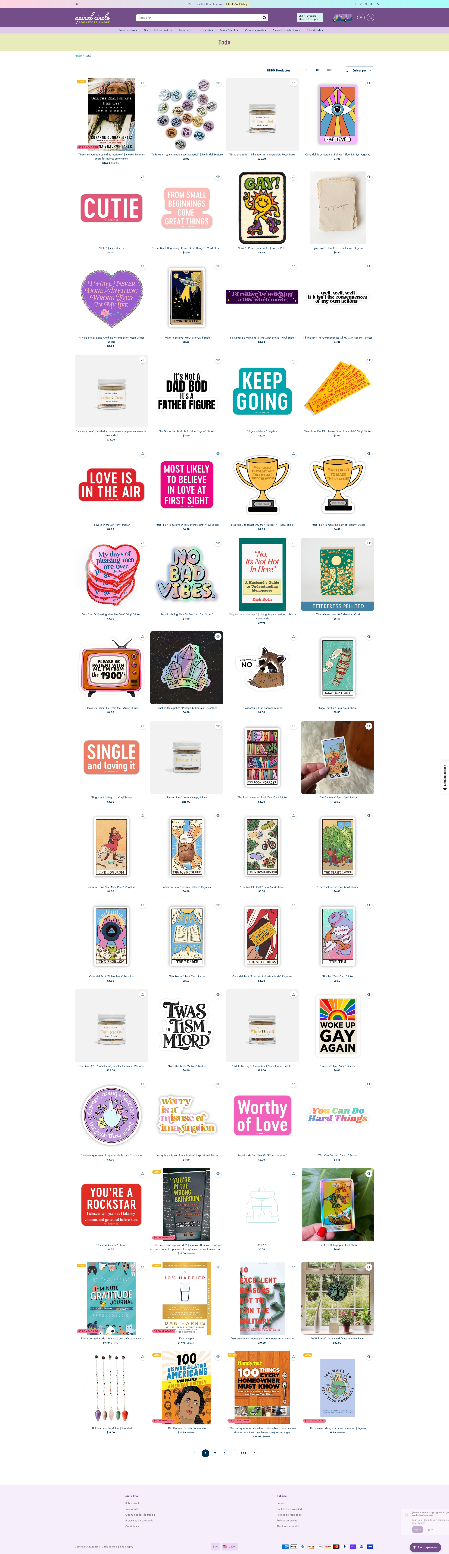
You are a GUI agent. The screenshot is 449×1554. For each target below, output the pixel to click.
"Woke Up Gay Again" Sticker (337, 1066)
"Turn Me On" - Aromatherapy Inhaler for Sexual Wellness (111, 1066)
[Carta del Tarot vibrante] (337, 114)
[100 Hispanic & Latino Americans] (186, 1387)
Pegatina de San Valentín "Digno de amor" (262, 1155)
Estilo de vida (314, 30)
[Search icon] (264, 17)
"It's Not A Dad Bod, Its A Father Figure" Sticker (186, 431)
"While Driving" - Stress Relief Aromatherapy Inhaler (262, 1066)
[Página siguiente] (254, 1453)
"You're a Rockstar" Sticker (111, 1245)
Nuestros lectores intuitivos (158, 30)
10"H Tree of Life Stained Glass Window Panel (337, 1338)
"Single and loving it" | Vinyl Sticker (111, 797)
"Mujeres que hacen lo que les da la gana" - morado (111, 1155)
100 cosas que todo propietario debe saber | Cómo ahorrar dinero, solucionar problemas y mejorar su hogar (262, 1430)
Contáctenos (132, 1526)
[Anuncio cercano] (378, 4)
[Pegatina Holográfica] (186, 667)
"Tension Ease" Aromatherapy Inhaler (187, 797)
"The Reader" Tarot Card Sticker (187, 976)
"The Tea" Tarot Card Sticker (338, 976)
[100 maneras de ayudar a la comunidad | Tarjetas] (337, 1387)
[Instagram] (361, 4)
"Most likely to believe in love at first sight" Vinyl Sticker (186, 525)
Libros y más (205, 30)
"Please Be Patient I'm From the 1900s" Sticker (111, 708)
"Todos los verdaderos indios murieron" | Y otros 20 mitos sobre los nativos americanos (111, 157)
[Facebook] (356, 4)
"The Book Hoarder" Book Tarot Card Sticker (262, 797)
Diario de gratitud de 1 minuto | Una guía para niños (111, 1338)
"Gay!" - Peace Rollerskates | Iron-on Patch (262, 248)
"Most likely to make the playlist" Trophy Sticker (337, 525)
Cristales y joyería (255, 30)
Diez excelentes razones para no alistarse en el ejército (262, 1338)
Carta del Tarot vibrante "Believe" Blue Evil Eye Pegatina (337, 155)
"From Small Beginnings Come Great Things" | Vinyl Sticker (186, 248)
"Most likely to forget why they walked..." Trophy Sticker (262, 525)
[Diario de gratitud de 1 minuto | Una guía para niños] (111, 1298)
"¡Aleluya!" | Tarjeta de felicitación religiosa (338, 248)
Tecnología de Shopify (121, 1546)
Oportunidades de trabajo (140, 1515)
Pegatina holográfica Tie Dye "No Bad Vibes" (187, 614)
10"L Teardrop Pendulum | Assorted (111, 1428)
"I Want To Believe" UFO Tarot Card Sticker (186, 338)
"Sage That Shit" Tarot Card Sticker (337, 708)
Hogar (78, 56)
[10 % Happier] (186, 1298)
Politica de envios (287, 1520)
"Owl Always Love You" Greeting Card (338, 614)
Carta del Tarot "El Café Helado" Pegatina (187, 887)
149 (244, 1453)
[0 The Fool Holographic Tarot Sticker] (337, 1204)
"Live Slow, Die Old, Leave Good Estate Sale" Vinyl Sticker (338, 431)
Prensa (280, 1503)
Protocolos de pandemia (139, 1520)
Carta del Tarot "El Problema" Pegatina (111, 976)
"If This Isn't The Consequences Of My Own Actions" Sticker (337, 338)
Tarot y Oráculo (228, 30)
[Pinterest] (366, 4)
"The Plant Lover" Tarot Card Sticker (337, 887)
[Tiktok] (371, 4)
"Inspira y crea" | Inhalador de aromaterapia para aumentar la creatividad (111, 433)
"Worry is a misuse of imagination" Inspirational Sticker (186, 1155)
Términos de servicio (288, 1526)
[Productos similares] (142, 83)
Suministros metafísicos (285, 30)
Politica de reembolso (289, 1515)
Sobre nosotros (127, 30)
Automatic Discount (269, 4)
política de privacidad (289, 1509)
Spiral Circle (101, 1546)
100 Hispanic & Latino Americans (187, 1428)
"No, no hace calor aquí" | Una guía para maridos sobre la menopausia (262, 616)
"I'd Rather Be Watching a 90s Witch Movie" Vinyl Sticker (262, 338)
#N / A (262, 1245)
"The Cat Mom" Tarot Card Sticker (337, 797)
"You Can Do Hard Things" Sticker (337, 1155)
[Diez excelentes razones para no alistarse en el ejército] (262, 1298)
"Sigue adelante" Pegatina (262, 431)
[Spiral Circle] (92, 17)
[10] (337, 1298)
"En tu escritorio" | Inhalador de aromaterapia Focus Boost (262, 155)
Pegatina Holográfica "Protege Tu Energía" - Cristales (187, 708)
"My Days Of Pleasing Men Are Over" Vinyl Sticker (111, 614)
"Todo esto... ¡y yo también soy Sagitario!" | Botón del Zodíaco (187, 155)
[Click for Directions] (310, 17)
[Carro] (370, 17)
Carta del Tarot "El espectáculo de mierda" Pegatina (262, 976)
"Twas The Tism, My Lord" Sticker (187, 1066)
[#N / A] (262, 1204)
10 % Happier (187, 1338)
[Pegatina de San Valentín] (262, 1115)
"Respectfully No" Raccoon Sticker (262, 708)
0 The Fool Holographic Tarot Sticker (337, 1245)
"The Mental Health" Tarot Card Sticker (262, 887)
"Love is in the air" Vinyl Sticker (111, 525)
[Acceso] (361, 17)
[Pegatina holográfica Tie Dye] (186, 574)
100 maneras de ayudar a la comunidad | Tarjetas (338, 1428)
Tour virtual (131, 1509)
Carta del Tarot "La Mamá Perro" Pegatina (111, 887)
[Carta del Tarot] (111, 846)
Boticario (184, 30)
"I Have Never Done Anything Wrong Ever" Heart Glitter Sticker (111, 340)
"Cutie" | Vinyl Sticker (111, 248)
